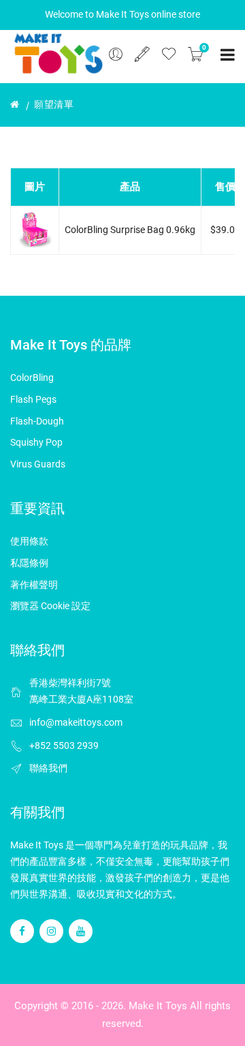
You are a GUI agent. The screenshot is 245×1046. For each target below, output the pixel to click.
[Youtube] (81, 931)
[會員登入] (116, 54)
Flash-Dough (37, 421)
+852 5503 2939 (64, 745)
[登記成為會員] (142, 54)
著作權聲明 (34, 584)
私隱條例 (29, 562)
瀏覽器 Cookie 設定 (50, 605)
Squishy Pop (36, 442)
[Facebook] (22, 931)
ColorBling (32, 377)
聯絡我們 (48, 768)
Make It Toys (158, 1006)
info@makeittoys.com (75, 722)
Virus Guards (37, 464)
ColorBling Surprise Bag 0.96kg (130, 229)
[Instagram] (51, 931)
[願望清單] (169, 54)
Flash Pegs (33, 399)
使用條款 (29, 541)
